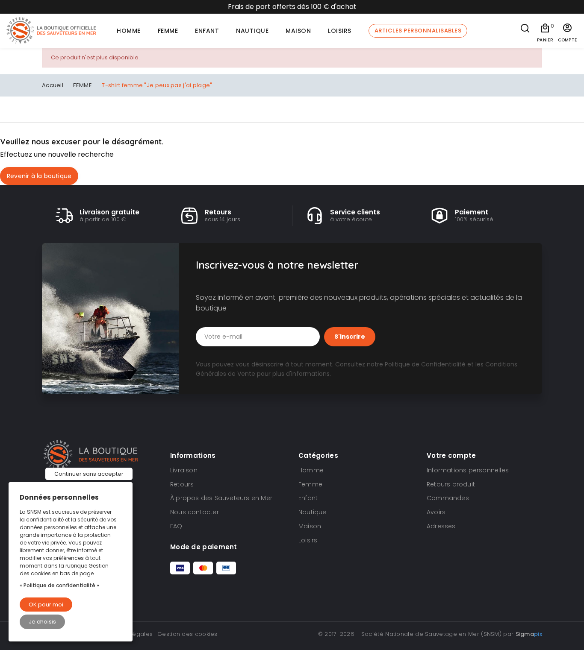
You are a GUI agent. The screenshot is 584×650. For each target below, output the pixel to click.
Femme (310, 484)
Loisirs (307, 540)
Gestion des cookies (187, 634)
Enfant (308, 498)
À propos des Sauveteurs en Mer (221, 498)
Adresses (441, 526)
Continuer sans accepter (89, 473)
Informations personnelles (468, 470)
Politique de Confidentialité (425, 364)
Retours (182, 484)
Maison (309, 526)
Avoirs (436, 512)
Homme (311, 470)
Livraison (184, 470)
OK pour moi (46, 604)
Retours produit (451, 484)
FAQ (176, 526)
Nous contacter (194, 512)
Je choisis (42, 621)
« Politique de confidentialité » (59, 585)
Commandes (448, 498)
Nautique (312, 512)
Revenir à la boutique (39, 176)
